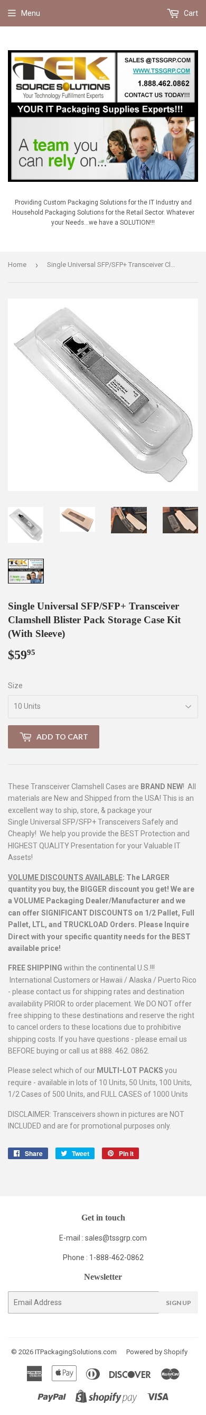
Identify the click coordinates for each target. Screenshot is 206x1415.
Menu (30, 13)
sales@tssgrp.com (116, 1238)
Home (17, 265)
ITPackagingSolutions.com (76, 1352)
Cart (190, 13)
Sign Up (178, 1303)
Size (15, 685)
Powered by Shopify (157, 1352)
